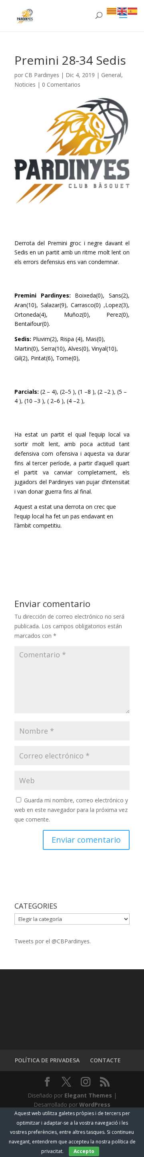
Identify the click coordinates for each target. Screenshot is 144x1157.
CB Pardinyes (42, 75)
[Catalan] (112, 10)
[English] (122, 10)
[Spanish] (133, 10)
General (111, 75)
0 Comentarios (61, 84)
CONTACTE (105, 1060)
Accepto (84, 1151)
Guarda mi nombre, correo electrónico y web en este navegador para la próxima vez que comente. (71, 809)
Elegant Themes (88, 1095)
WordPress (94, 1104)
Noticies (25, 84)
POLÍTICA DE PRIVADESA (47, 1060)
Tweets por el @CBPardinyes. (52, 941)
